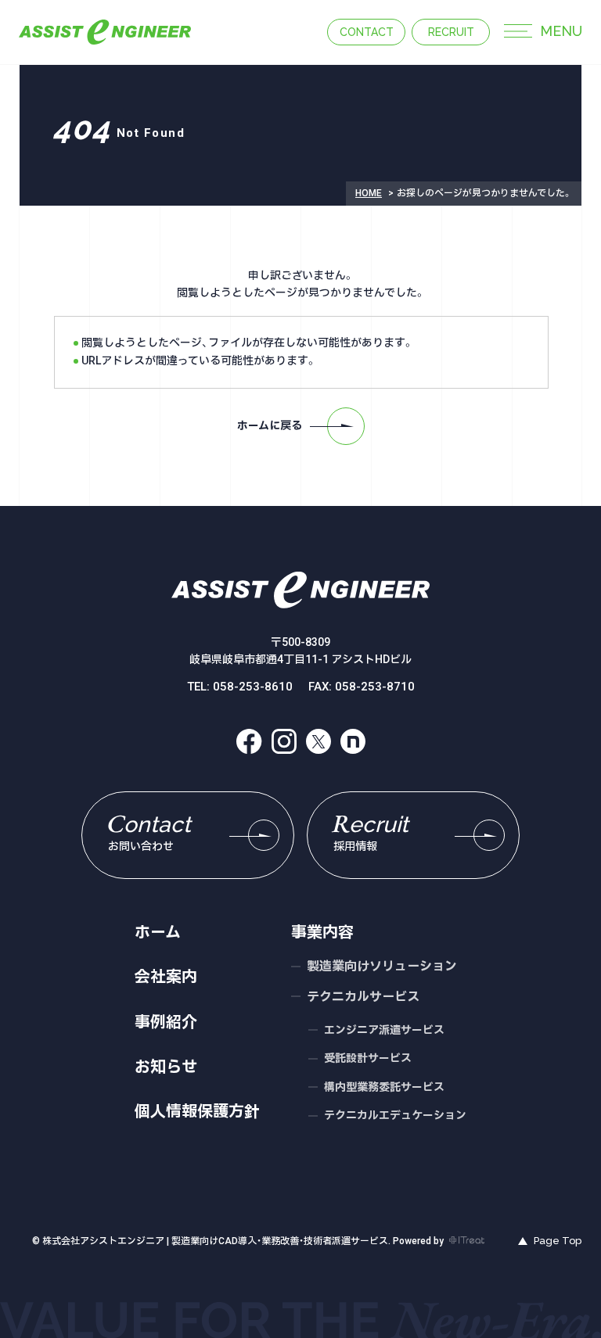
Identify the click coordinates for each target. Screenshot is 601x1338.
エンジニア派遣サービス (384, 1030)
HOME (368, 193)
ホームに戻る (269, 425)
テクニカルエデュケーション (395, 1115)
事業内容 (322, 932)
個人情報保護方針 (197, 1111)
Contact (367, 32)
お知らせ (166, 1066)
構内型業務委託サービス (384, 1087)
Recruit (451, 32)
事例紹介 (166, 1022)
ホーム (158, 932)
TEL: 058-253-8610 (240, 687)
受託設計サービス (368, 1058)
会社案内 (166, 976)
